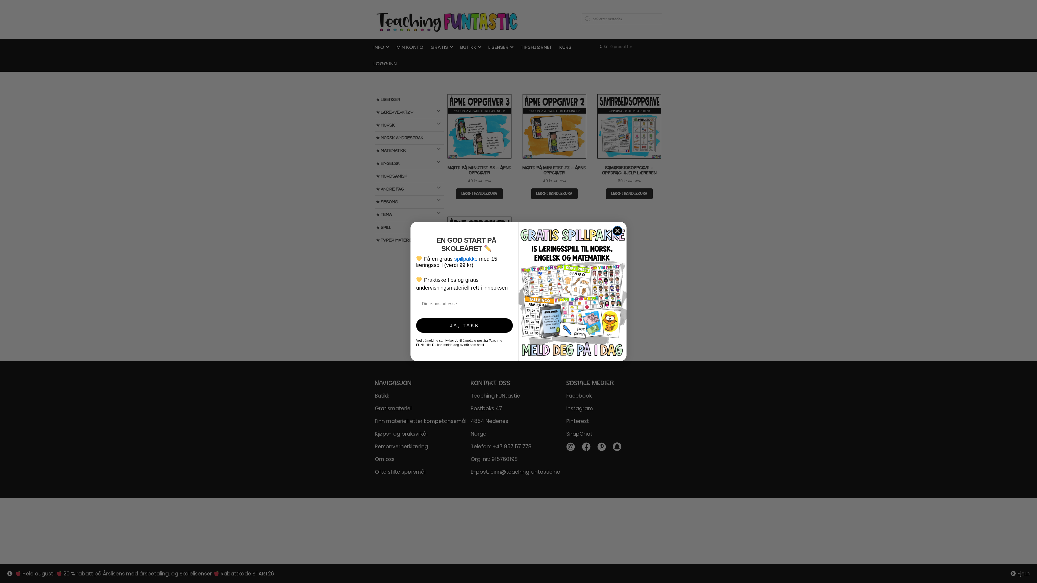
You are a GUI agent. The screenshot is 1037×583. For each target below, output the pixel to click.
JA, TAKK (464, 325)
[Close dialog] (617, 231)
